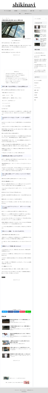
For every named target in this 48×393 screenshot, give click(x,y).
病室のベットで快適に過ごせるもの (12, 82)
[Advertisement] (16, 62)
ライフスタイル (37, 87)
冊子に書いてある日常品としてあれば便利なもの (14, 73)
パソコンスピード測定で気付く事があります (40, 56)
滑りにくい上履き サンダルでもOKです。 (13, 81)
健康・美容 (36, 90)
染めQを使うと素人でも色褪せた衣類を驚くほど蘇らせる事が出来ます (40, 61)
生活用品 (36, 97)
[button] (46, 18)
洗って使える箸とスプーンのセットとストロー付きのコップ (16, 78)
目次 (15, 71)
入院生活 (4, 277)
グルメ (35, 85)
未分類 (35, 95)
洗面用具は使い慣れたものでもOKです (12, 76)
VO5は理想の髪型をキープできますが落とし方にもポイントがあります (40, 66)
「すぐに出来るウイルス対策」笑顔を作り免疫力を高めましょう (40, 72)
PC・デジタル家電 (37, 80)
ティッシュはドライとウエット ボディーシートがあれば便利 (16, 79)
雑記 (35, 99)
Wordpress (36, 82)
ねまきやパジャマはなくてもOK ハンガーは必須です (15, 75)
